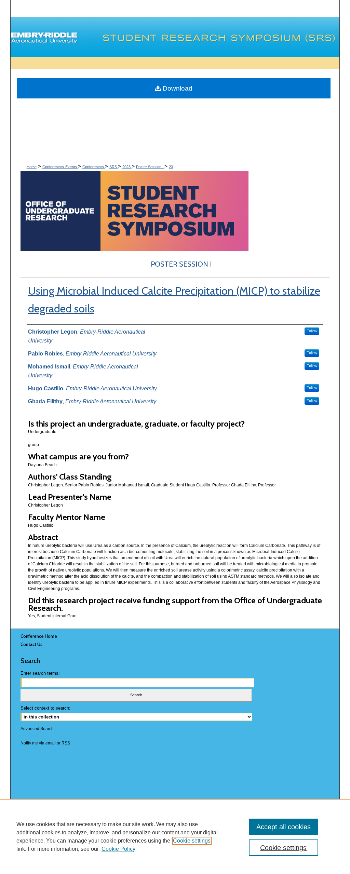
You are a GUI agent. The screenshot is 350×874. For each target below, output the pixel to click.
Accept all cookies (283, 827)
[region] (175, 836)
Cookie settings (192, 841)
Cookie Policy (118, 849)
